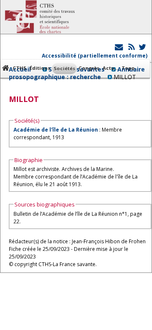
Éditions (40, 68)
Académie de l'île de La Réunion (56, 129)
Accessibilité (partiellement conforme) (94, 55)
